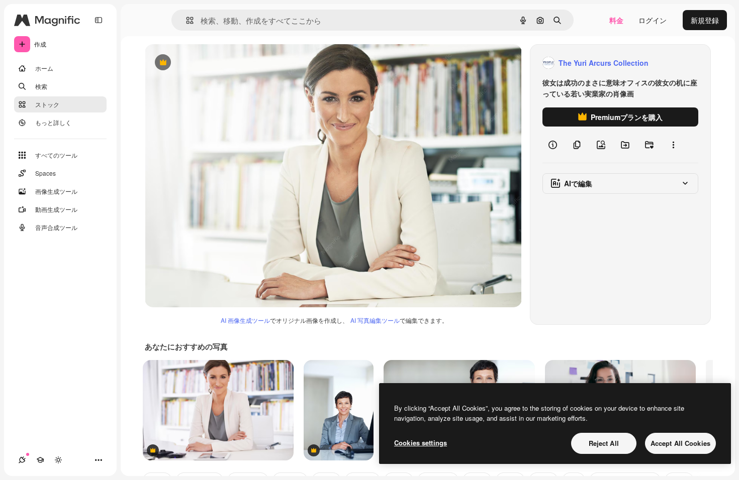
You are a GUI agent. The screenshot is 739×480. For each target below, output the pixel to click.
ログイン (652, 20)
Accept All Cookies (680, 443)
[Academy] (40, 460)
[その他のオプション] (673, 145)
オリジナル (214, 63)
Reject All (604, 443)
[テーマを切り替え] (58, 460)
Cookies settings (420, 442)
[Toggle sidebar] (98, 20)
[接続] (22, 460)
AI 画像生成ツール (245, 320)
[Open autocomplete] (186, 20)
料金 (616, 20)
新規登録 (705, 20)
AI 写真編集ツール (375, 320)
